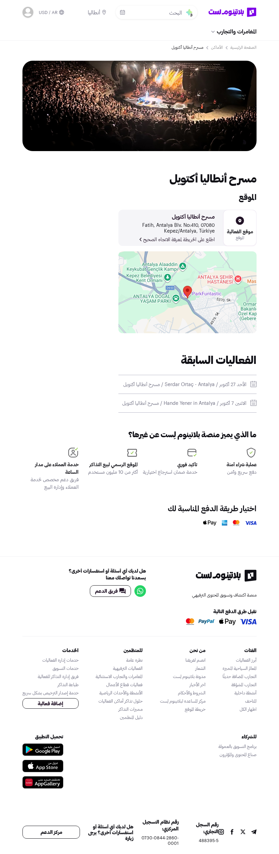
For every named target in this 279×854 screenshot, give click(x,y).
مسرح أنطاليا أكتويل (193, 216)
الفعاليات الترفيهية (128, 668)
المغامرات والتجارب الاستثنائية (119, 676)
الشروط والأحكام (192, 692)
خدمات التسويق (65, 668)
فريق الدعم (106, 591)
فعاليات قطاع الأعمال (124, 684)
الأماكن (217, 47)
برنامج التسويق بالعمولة (237, 746)
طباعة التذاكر (68, 684)
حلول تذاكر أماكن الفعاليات (120, 701)
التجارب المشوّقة (244, 684)
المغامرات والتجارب (237, 31)
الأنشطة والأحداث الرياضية (121, 692)
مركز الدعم (51, 832)
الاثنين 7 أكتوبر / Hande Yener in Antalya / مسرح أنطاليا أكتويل (184, 403)
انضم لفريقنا (195, 660)
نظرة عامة (134, 660)
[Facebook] (232, 832)
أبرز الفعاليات (246, 660)
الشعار (200, 668)
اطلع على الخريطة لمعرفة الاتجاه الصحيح (179, 239)
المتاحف (251, 701)
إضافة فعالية (50, 703)
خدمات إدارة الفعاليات (60, 660)
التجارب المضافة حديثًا (240, 676)
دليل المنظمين (131, 717)
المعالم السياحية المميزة (240, 668)
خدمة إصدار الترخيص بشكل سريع (50, 692)
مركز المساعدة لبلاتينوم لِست (183, 701)
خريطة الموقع (195, 709)
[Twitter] (243, 832)
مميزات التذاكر (130, 709)
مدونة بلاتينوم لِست (189, 676)
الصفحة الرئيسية (243, 47)
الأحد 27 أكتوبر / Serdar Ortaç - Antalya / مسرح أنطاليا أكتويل (184, 384)
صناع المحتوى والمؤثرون (238, 754)
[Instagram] (221, 832)
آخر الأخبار (198, 684)
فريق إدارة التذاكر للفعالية (58, 676)
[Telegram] (254, 832)
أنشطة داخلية (245, 692)
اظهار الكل (248, 709)
